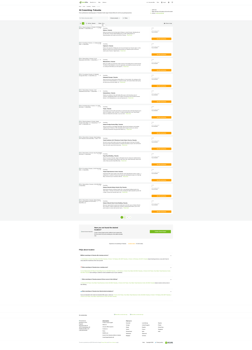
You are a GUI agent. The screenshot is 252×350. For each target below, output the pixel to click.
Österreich (144, 333)
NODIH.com (105, 333)
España (144, 327)
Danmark (128, 323)
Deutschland (129, 331)
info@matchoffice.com (84, 328)
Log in (164, 2)
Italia (143, 331)
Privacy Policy (104, 342)
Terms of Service (112, 342)
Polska (159, 325)
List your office (151, 2)
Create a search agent (108, 322)
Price (158, 2)
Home (80, 6)
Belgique (128, 335)
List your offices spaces (108, 326)
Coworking (89, 6)
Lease (84, 6)
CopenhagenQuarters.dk (108, 337)
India (159, 331)
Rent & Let (92, 2)
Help (99, 2)
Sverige (128, 325)
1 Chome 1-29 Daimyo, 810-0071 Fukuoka (138, 259)
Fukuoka (93, 6)
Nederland (128, 333)
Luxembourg (145, 323)
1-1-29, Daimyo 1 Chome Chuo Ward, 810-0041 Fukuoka (94, 259)
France (143, 329)
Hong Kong (160, 327)
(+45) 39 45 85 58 (160, 13)
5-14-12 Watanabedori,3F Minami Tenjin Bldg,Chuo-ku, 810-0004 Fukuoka (98, 271)
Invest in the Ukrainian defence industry (112, 335)
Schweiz (144, 335)
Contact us (105, 328)
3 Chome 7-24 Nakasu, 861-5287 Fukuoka (117, 259)
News (104, 331)
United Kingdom (146, 325)
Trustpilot (89, 308)
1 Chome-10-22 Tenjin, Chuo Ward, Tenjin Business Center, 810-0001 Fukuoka (99, 282)
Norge (127, 327)
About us (104, 2)
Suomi (127, 329)
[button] (97, 28)
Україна (160, 323)
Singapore (160, 329)
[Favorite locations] (172, 2)
